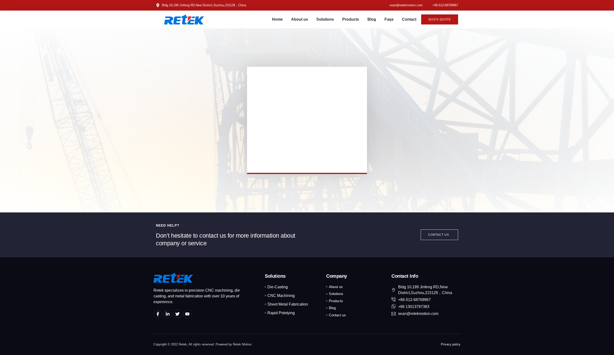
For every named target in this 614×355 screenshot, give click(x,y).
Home (277, 19)
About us (299, 19)
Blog (371, 19)
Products (350, 19)
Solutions (325, 19)
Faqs (389, 19)
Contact (409, 19)
